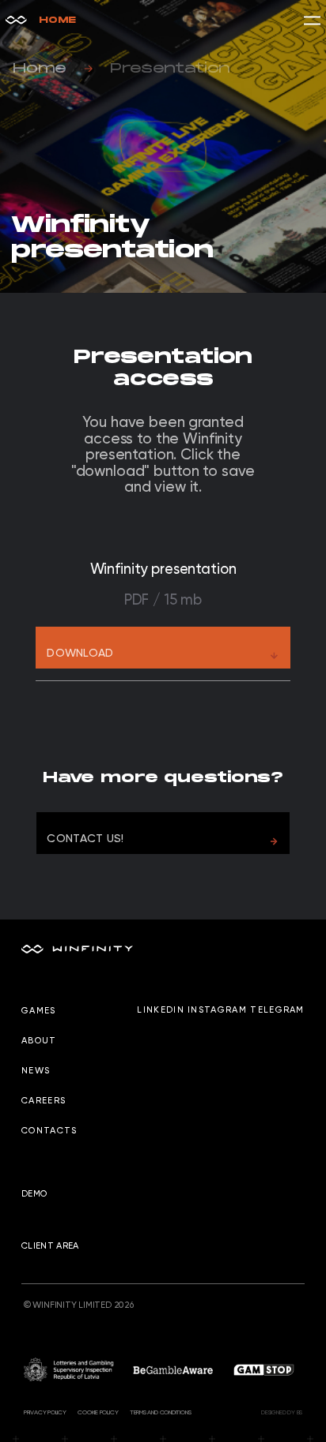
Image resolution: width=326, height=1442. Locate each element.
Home (57, 20)
